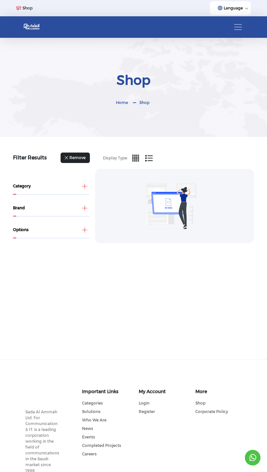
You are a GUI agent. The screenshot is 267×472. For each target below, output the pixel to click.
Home (122, 102)
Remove (77, 157)
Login (144, 403)
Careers (89, 453)
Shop (144, 102)
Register (147, 411)
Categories (92, 403)
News (87, 428)
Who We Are (94, 420)
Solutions (91, 411)
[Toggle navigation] (238, 27)
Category (22, 186)
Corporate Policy (211, 411)
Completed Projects (101, 445)
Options (21, 229)
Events (88, 437)
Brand (19, 207)
